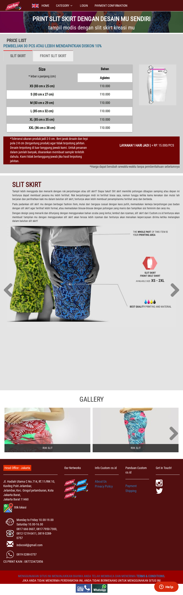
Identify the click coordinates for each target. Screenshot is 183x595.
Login (84, 5)
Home (45, 5)
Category (62, 5)
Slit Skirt (18, 56)
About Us (101, 481)
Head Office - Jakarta (17, 468)
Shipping (130, 491)
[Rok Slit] (47, 430)
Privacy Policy (104, 486)
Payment (131, 486)
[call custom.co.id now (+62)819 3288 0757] (83, 588)
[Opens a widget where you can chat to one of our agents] (166, 587)
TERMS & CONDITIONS (150, 576)
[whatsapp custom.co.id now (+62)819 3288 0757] (100, 588)
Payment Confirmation (111, 5)
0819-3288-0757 (27, 554)
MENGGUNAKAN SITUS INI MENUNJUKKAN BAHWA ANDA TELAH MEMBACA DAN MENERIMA (77, 576)
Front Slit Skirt (53, 56)
